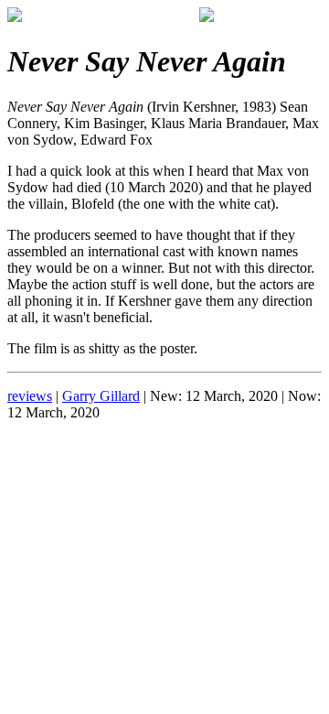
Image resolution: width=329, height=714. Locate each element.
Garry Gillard (101, 396)
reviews (29, 396)
